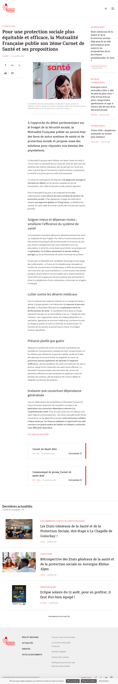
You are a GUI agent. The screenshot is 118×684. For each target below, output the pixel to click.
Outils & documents (32, 654)
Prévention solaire (48, 587)
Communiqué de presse (99, 66)
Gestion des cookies (60, 657)
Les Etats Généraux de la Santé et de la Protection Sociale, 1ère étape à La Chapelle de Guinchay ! (76, 531)
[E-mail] (5, 73)
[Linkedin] (12, 65)
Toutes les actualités (11, 509)
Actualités (27, 643)
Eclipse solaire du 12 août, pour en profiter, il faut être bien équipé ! (75, 595)
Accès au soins (46, 554)
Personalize (104, 681)
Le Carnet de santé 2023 (38, 434)
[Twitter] (19, 65)
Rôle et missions (30, 637)
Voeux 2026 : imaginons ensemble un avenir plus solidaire (103, 134)
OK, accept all (72, 681)
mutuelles (95, 79)
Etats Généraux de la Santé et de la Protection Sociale (62, 521)
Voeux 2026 (95, 142)
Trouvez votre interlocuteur (63, 637)
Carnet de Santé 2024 (44, 449)
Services (26, 648)
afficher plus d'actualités (59, 616)
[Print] (12, 73)
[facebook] (5, 65)
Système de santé (8, 26)
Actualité (5, 56)
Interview (94, 115)
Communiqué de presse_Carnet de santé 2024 (51, 474)
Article (42, 542)
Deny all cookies (89, 681)
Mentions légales (59, 651)
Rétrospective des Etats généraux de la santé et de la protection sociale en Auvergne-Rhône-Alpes (77, 564)
